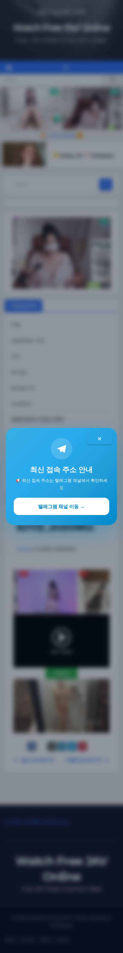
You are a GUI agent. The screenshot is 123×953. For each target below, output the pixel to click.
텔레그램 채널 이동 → (61, 506)
